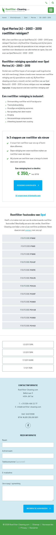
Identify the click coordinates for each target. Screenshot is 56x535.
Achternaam (7, 451)
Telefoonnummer (13, 462)
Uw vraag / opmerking (11, 483)
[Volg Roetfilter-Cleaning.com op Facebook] (28, 425)
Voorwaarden (47, 524)
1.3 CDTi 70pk (28, 344)
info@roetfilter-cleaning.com (29, 407)
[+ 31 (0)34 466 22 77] (46, 2)
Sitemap (35, 524)
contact (28, 230)
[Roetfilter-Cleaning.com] (15, 10)
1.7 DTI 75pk (28, 368)
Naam (4, 440)
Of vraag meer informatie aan (28, 195)
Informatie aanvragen (37, 508)
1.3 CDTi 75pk (28, 352)
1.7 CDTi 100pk (28, 360)
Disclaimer (33, 528)
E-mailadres (7, 472)
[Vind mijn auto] (53, 2)
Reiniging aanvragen (26, 185)
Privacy (24, 528)
